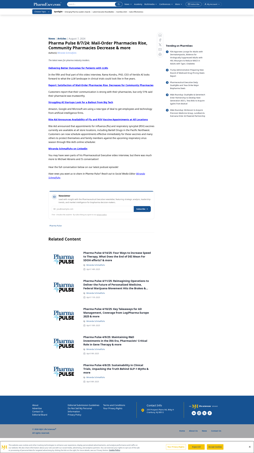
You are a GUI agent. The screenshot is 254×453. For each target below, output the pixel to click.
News (126, 4)
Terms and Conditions (114, 405)
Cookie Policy (114, 450)
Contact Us (37, 411)
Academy (138, 4)
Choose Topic (40, 11)
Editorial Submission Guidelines (83, 405)
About (35, 405)
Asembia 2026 (121, 12)
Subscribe (140, 209)
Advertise (37, 408)
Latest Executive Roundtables (103, 12)
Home (182, 431)
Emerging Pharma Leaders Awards (77, 12)
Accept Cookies (215, 447)
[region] (127, 447)
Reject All (196, 447)
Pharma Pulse (55, 225)
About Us (193, 431)
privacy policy (102, 215)
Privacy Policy (74, 414)
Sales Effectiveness (136, 12)
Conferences (164, 4)
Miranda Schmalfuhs (95, 265)
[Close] (250, 447)
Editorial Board (39, 414)
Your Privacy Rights (112, 408)
